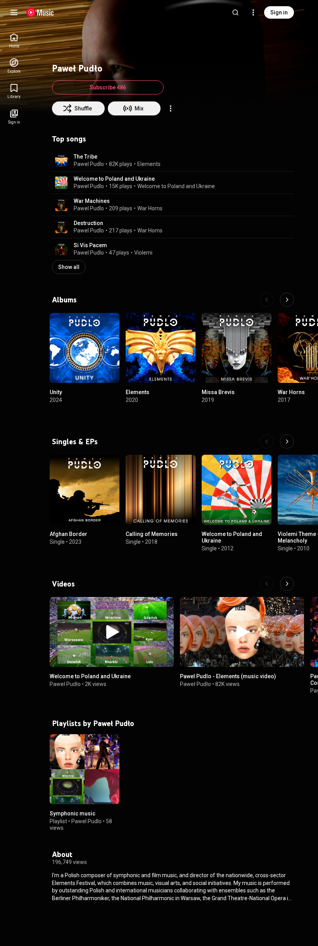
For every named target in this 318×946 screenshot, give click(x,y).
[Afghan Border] (84, 490)
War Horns (149, 208)
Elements (149, 164)
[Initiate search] (235, 12)
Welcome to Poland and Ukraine (114, 179)
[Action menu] (171, 108)
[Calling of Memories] (160, 490)
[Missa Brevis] (236, 348)
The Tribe (85, 157)
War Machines (92, 201)
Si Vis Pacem (90, 245)
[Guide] (14, 12)
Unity (56, 392)
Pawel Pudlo (89, 164)
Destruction (88, 223)
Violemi (143, 253)
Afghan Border (68, 534)
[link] (14, 40)
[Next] (286, 299)
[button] (61, 160)
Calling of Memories (152, 534)
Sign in (279, 12)
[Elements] (160, 348)
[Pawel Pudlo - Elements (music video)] (242, 632)
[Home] (40, 12)
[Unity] (84, 348)
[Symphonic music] (84, 769)
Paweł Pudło (65, 684)
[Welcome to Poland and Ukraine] (236, 490)
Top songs (69, 138)
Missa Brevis (218, 392)
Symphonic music (72, 813)
